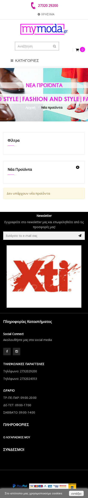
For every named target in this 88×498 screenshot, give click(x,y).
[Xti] (44, 276)
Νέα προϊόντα (20, 169)
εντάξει (76, 493)
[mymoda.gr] (44, 29)
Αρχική (30, 107)
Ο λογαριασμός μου (16, 437)
